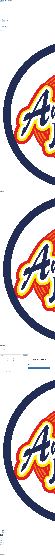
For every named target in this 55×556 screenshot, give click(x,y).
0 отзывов (13, 369)
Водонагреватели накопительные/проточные (26, 2)
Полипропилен (25, 8)
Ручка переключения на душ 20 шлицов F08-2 (22, 356)
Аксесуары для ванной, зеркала (10, 2)
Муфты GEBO (41, 6)
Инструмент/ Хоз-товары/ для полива (11, 4)
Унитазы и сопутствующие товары (19, 12)
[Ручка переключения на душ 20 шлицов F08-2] (16, 358)
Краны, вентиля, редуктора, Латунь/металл (34, 4)
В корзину (39, 367)
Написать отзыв (17, 369)
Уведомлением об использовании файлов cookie (37, 555)
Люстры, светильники (44, 4)
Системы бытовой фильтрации (10, 10)
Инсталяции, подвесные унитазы (37, 2)
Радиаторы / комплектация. (41, 8)
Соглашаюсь (2, 554)
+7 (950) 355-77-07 (2, 30)
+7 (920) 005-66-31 (2, 29)
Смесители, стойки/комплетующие (32, 10)
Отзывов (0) (10, 371)
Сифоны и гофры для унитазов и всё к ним (21, 10)
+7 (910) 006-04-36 (2, 346)
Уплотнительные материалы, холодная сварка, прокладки (33, 12)
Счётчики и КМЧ (40, 10)
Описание (6, 371)
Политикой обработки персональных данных (24, 555)
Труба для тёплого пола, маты (10, 12)
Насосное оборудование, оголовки (10, 8)
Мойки (37, 6)
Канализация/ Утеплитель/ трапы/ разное (22, 4)
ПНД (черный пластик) (19, 8)
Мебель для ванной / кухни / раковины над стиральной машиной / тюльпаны (16, 6)
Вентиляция (17, 2)
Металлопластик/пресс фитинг (31, 6)
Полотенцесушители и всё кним (32, 8)
